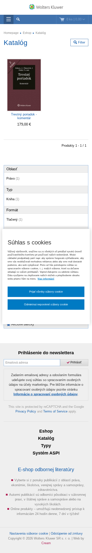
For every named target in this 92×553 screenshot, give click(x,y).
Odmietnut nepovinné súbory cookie (46, 304)
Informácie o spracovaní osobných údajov (45, 394)
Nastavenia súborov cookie (29, 533)
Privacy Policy (25, 411)
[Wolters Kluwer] (46, 8)
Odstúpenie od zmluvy (67, 533)
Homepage (11, 33)
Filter (81, 42)
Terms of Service (55, 411)
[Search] (18, 19)
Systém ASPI (46, 453)
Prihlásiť (76, 362)
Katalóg (41, 33)
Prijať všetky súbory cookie (46, 291)
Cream (46, 543)
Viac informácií (46, 278)
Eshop (27, 33)
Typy (46, 445)
